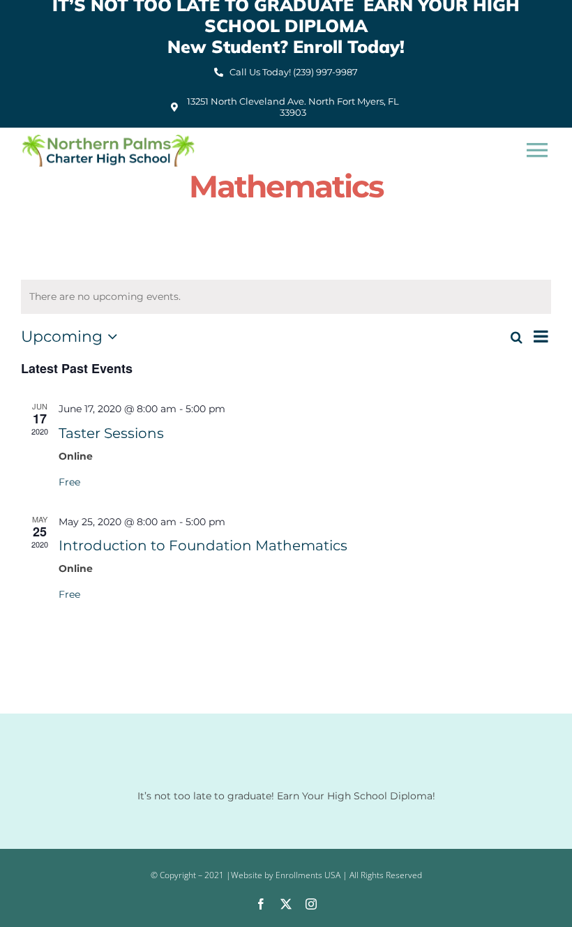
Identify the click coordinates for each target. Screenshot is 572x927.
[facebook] (260, 904)
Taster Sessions (111, 433)
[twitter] (286, 904)
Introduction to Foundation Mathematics (203, 545)
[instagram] (311, 904)
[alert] (286, 297)
